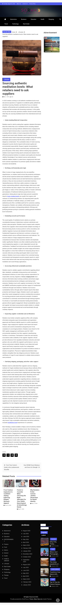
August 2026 (26, 531)
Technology (15, 24)
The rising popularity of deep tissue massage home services (55, 563)
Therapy (6, 575)
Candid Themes (47, 599)
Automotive (13, 19)
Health (42, 19)
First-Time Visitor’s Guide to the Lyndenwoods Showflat (11, 467)
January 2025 (27, 585)
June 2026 (26, 536)
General (6, 553)
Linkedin (16, 455)
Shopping (51, 19)
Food (5, 547)
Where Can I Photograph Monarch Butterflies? (54, 553)
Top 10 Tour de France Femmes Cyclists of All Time (55, 583)
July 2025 (26, 567)
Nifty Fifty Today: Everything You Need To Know (55, 543)
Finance (6, 544)
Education (33, 19)
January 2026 (27, 551)
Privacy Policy (32, 3)
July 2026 (26, 533)
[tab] (44, 532)
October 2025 (27, 557)
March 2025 (26, 579)
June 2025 (26, 570)
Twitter (8, 455)
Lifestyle (6, 79)
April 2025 (26, 576)
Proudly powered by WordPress (19, 599)
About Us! (19, 3)
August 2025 (26, 564)
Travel (6, 24)
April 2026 (26, 542)
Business (23, 19)
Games (6, 550)
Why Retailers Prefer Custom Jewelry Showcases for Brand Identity (34, 495)
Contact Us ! (25, 3)
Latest (43, 535)
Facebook (4, 455)
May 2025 (26, 573)
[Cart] (58, 600)
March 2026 (26, 545)
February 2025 (27, 582)
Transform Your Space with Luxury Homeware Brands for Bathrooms (55, 573)
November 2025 (27, 554)
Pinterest (12, 455)
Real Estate (26, 24)
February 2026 (27, 548)
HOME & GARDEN (55, 569)
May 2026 (26, 539)
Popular (44, 532)
